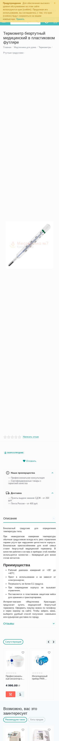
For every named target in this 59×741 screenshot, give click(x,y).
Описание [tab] (10, 518)
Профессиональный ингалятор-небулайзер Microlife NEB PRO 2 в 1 (15, 677)
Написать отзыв (31, 437)
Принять (20, 19)
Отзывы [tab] (8, 623)
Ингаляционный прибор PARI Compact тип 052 (40, 677)
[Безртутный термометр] (29, 245)
